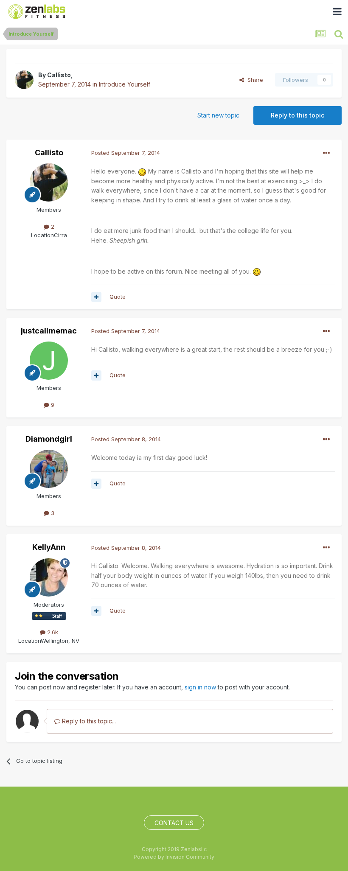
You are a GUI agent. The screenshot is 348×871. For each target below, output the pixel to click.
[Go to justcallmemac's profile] (49, 361)
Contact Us (174, 822)
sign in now (200, 687)
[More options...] (326, 153)
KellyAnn (48, 547)
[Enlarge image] (142, 171)
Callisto (59, 74)
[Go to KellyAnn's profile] (49, 577)
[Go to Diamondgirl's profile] (49, 469)
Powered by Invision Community (174, 857)
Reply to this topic (297, 115)
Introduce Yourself (124, 84)
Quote (117, 296)
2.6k (51, 632)
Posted (125, 152)
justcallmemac (49, 330)
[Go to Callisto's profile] (24, 79)
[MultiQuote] (96, 297)
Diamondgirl (48, 438)
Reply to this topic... (88, 721)
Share (253, 79)
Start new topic (218, 115)
